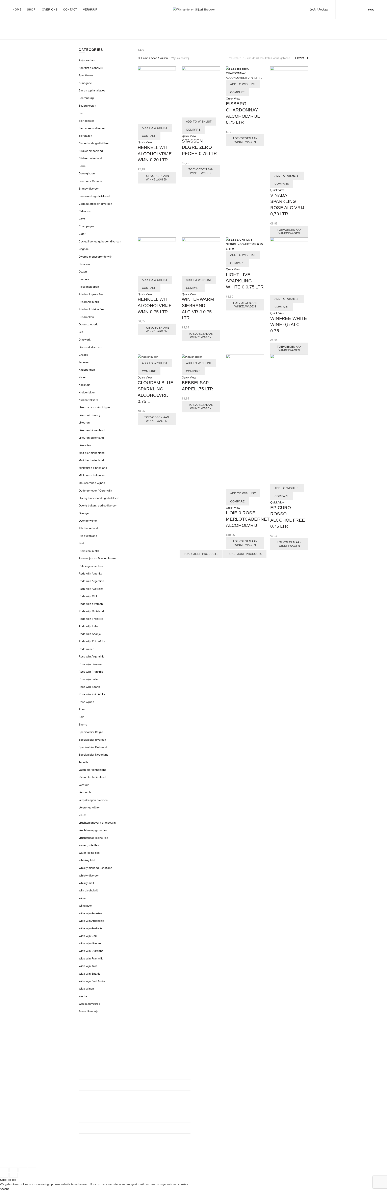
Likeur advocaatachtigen (94, 407)
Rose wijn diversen (91, 664)
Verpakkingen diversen (93, 800)
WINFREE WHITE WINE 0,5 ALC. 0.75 (288, 324)
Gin (81, 331)
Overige (84, 513)
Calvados (85, 211)
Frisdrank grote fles (91, 294)
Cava (82, 218)
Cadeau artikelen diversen (95, 203)
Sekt (81, 716)
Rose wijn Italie (88, 679)
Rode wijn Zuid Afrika (92, 641)
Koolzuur (84, 384)
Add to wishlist (155, 127)
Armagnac (85, 83)
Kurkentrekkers (88, 400)
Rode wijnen (86, 649)
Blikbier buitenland (90, 158)
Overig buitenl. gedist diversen (98, 505)
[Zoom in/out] (32, 1170)
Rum (82, 709)
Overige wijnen (88, 520)
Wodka (83, 996)
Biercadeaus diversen (92, 128)
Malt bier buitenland (91, 460)
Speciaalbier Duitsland (93, 747)
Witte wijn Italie (88, 966)
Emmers (84, 279)
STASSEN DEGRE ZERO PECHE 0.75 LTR (199, 147)
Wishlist (356, 8)
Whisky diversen (89, 875)
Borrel (82, 166)
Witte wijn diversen (90, 943)
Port (81, 543)
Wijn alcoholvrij (88, 890)
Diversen (281, 34)
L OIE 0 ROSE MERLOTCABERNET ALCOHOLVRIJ (247, 519)
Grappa (83, 354)
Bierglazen (85, 135)
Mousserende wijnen (92, 482)
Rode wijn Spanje (90, 633)
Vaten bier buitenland (92, 777)
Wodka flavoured (89, 1003)
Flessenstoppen (89, 286)
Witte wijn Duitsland (91, 950)
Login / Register (319, 9)
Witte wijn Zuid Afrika (92, 981)
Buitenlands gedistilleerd (175, 34)
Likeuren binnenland (92, 430)
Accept (4, 1188)
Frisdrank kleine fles (91, 309)
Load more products (201, 554)
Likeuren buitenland (91, 437)
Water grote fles (89, 845)
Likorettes (85, 445)
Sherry (83, 724)
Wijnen (260, 24)
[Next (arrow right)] (13, 1175)
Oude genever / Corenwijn (95, 490)
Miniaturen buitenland (92, 475)
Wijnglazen (86, 905)
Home (16, 9)
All (103, 24)
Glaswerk (85, 339)
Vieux (82, 815)
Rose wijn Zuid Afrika (92, 694)
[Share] (13, 1170)
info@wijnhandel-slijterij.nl (158, 1117)
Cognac (83, 249)
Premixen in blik (89, 551)
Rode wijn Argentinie (92, 581)
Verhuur (90, 9)
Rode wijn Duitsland (91, 611)
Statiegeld (219, 24)
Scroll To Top (8, 1179)
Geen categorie (88, 324)
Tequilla (83, 762)
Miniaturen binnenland (93, 467)
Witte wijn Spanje (89, 973)
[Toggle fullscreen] (23, 1170)
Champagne (86, 226)
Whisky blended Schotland (95, 867)
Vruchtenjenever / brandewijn (97, 822)
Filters (299, 58)
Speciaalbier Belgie (91, 732)
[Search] (344, 10)
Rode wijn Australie (91, 588)
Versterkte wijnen (89, 807)
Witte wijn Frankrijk (91, 958)
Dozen (83, 271)
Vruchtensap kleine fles (93, 837)
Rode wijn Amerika (90, 573)
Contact (70, 9)
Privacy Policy (205, 1069)
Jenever (84, 362)
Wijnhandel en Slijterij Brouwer (186, 1160)
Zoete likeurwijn (89, 1011)
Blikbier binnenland (91, 150)
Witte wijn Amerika (90, 913)
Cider (82, 233)
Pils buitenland (88, 535)
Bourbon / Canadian (91, 181)
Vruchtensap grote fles (93, 830)
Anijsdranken (87, 60)
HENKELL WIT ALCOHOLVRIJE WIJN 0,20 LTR (155, 154)
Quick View (145, 142)
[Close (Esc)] (4, 1170)
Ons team (203, 1052)
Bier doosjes (86, 120)
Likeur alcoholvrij (89, 415)
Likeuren (278, 24)
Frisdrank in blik (89, 301)
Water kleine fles (89, 852)
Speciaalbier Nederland (93, 754)
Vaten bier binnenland (92, 769)
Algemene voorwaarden (212, 1063)
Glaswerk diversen (90, 347)
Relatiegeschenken (188, 24)
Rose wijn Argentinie (91, 656)
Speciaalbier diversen (92, 739)
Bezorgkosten (255, 34)
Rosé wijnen (86, 701)
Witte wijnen (86, 988)
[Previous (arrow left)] (4, 1175)
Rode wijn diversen (91, 603)
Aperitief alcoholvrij (91, 67)
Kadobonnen (87, 369)
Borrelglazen (87, 173)
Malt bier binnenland (92, 452)
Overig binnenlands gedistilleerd (99, 498)
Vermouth (85, 792)
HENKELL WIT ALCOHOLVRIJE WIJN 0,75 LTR (155, 305)
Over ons (49, 9)
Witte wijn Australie (90, 928)
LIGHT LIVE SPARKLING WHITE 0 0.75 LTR (245, 281)
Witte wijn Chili (88, 935)
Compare (149, 135)
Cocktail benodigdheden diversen (100, 241)
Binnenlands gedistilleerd (122, 34)
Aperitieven (86, 75)
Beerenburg (86, 98)
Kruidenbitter (87, 392)
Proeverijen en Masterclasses (138, 24)
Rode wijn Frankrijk (91, 618)
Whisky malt (86, 883)
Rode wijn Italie (88, 626)
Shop (31, 9)
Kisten (82, 377)
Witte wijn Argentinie (91, 920)
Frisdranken (226, 34)
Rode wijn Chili (88, 596)
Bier (207, 34)
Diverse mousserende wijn (95, 256)
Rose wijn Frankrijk (91, 671)
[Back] (84, 30)
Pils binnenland (88, 528)
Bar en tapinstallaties (92, 90)
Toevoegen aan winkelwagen (156, 177)
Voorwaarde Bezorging (211, 1075)
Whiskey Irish (87, 860)
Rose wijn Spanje (90, 686)
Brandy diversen (89, 188)
